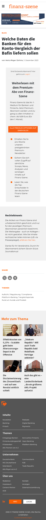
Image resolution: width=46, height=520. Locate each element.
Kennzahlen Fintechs (30, 438)
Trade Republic (28, 466)
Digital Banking (28, 423)
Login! (27, 74)
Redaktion (7, 481)
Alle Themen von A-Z (11, 448)
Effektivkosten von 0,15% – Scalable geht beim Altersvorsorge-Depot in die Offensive (12, 347)
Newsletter (7, 420)
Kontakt (25, 481)
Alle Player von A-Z (10, 469)
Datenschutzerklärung (31, 487)
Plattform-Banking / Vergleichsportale (18, 297)
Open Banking (28, 441)
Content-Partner (9, 487)
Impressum (7, 484)
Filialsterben (7, 444)
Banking (6, 423)
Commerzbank (28, 459)
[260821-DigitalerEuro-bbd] (23, 19)
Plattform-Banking (29, 444)
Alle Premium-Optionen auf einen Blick (23, 129)
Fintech (5, 426)
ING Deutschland (9, 463)
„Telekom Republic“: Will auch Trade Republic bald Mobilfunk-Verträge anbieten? (31, 348)
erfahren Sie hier (27, 240)
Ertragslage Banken (10, 438)
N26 (23, 463)
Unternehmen (10, 454)
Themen (7, 433)
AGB (4, 491)
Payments (26, 426)
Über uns (8, 476)
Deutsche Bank (9, 459)
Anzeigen (26, 484)
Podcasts (25, 420)
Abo (15, 501)
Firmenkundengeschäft (12, 441)
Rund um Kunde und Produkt (14, 300)
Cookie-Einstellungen (23, 518)
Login (29, 502)
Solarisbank (7, 466)
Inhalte (6, 414)
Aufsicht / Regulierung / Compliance (17, 294)
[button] (4, 278)
